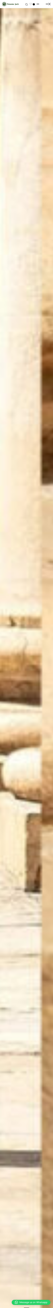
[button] (26, 4)
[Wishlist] (30, 4)
